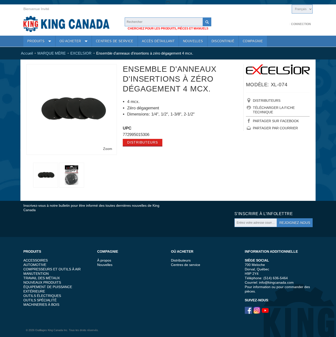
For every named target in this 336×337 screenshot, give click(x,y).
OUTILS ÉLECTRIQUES (42, 296)
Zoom (107, 149)
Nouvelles (104, 265)
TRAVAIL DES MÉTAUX (41, 278)
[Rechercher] (206, 21)
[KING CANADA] (66, 24)
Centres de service (185, 265)
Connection (301, 24)
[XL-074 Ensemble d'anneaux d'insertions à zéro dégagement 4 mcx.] (71, 68)
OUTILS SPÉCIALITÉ (40, 300)
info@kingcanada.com (276, 282)
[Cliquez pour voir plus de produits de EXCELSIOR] (278, 70)
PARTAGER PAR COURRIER (275, 128)
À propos (104, 260)
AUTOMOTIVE (34, 265)
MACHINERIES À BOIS (41, 305)
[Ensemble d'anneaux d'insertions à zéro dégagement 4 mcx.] (71, 175)
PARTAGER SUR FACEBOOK (276, 121)
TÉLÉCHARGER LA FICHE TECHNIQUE (274, 110)
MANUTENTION (36, 274)
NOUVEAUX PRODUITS (42, 282)
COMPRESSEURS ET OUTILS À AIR (52, 269)
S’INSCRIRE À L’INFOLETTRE (263, 214)
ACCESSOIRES (35, 260)
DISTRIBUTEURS (266, 101)
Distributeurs (142, 142)
